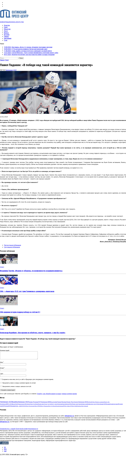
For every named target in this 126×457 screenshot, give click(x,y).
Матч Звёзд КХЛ (68, 406)
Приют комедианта (77, 404)
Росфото (90, 404)
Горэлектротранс (114, 404)
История (6, 35)
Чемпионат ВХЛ (45, 402)
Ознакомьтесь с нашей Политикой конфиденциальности (19, 429)
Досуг (6, 31)
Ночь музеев (53, 402)
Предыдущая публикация (12, 245)
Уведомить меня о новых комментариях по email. (19, 383)
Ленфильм (79, 406)
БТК (64, 406)
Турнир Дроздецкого (72, 402)
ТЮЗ (10, 406)
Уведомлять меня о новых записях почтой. (16, 386)
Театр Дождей (85, 406)
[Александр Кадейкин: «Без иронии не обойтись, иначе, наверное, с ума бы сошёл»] (9, 325)
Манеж (57, 406)
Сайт (1, 374)
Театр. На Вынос (52, 406)
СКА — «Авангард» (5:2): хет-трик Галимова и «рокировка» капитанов (27, 291)
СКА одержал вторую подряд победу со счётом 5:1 (20, 312)
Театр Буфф (74, 406)
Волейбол (15, 402)
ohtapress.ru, (4, 422)
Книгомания (7, 38)
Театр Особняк (34, 404)
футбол (89, 402)
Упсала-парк (41, 404)
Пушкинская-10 (21, 404)
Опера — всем (18, 406)
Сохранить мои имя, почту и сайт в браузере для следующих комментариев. (28, 379)
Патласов (7, 406)
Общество (7, 29)
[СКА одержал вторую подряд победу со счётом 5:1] (9, 305)
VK (5, 447)
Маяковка (13, 406)
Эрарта (64, 404)
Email (2, 368)
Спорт (6, 27)
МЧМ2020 (23, 406)
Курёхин (27, 404)
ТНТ (39, 402)
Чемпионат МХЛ (23, 402)
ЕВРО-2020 (9, 404)
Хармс (67, 404)
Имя (1, 362)
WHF (3, 406)
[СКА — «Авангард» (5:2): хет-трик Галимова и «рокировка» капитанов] (9, 284)
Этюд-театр (54, 404)
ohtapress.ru (69, 416)
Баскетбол (15, 404)
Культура (7, 25)
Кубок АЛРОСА (37, 406)
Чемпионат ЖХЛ (83, 402)
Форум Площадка (44, 406)
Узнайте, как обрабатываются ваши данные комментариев (57, 394)
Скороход (61, 406)
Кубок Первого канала (97, 402)
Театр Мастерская (30, 406)
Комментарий (4, 350)
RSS (5, 449)
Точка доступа (47, 404)
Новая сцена (85, 404)
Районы (6, 36)
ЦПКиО (70, 404)
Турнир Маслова (61, 402)
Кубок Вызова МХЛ (101, 404)
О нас (5, 40)
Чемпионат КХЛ (11, 70)
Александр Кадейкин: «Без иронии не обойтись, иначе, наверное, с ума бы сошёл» (32, 333)
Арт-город (94, 404)
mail (5, 451)
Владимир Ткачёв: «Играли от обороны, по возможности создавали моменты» (31, 271)
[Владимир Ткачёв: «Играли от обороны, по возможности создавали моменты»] (9, 263)
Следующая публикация (12, 247)
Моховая (108, 404)
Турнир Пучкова (33, 402)
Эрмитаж (59, 404)
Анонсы (6, 33)
